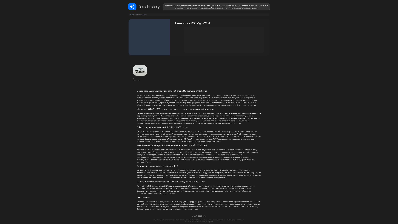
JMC (137, 14)
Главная (132, 14)
